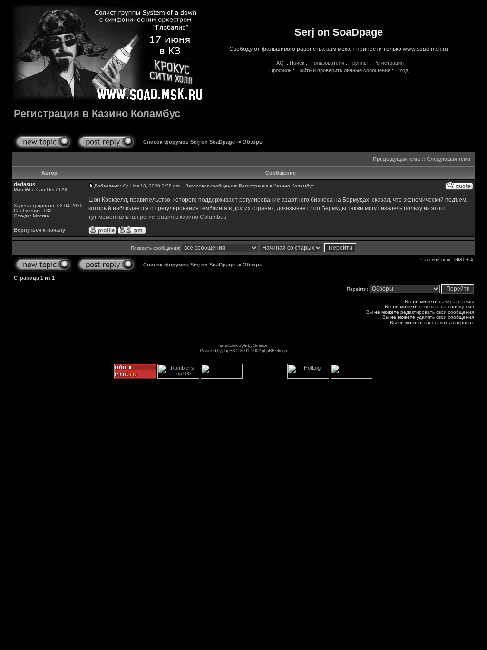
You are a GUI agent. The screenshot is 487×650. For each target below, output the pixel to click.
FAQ (278, 63)
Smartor (260, 345)
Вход (402, 70)
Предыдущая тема (396, 159)
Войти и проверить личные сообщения (343, 70)
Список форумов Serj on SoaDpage (189, 142)
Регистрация (388, 63)
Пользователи (327, 63)
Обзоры (253, 142)
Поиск (297, 63)
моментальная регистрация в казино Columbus (162, 217)
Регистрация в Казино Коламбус (97, 113)
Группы (359, 63)
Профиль (280, 70)
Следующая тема (448, 159)
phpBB (228, 350)
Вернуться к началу (39, 230)
